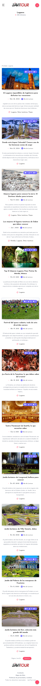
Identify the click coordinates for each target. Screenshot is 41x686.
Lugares (14, 112)
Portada (4, 66)
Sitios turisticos (22, 112)
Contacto (20, 673)
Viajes (31, 112)
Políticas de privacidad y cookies (20, 678)
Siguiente (27, 658)
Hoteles (13, 241)
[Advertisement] (20, 43)
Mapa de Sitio (20, 675)
